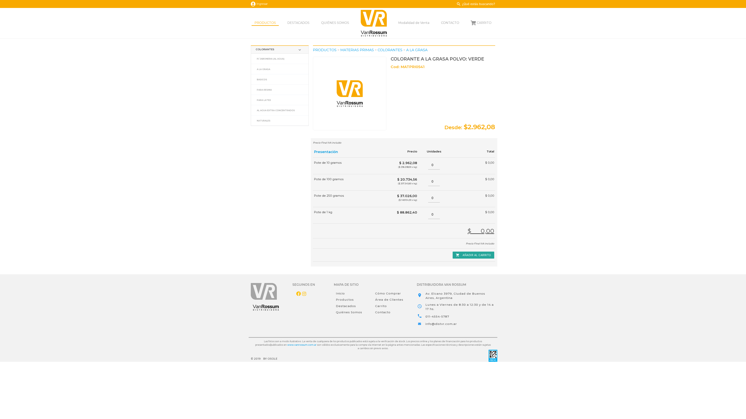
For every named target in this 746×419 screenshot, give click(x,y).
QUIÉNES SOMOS (335, 23)
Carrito (381, 306)
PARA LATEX (264, 100)
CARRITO (484, 23)
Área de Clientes (389, 299)
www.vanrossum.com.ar (301, 344)
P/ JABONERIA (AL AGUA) (270, 58)
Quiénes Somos (349, 312)
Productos (345, 299)
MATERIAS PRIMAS (357, 50)
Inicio (340, 293)
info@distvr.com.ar (441, 324)
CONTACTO (450, 23)
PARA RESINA (264, 89)
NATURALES (263, 120)
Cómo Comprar (388, 293)
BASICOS (262, 79)
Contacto (382, 312)
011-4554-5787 (437, 316)
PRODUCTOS (265, 23)
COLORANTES (279, 50)
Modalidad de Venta (413, 23)
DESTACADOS (298, 23)
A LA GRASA (263, 69)
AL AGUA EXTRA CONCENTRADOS (276, 110)
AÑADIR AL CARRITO (473, 255)
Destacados (346, 306)
